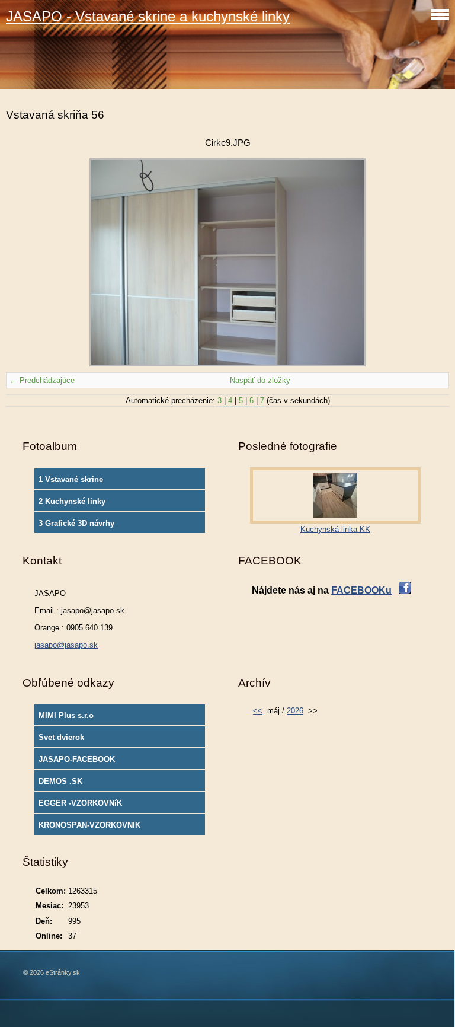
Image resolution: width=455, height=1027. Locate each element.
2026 (295, 710)
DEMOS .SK (60, 781)
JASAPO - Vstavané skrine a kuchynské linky (148, 16)
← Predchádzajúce (42, 380)
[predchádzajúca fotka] (25, 262)
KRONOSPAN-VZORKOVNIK (89, 825)
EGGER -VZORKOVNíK (80, 803)
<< (257, 710)
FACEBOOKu (361, 590)
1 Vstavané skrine (71, 479)
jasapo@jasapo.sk (66, 644)
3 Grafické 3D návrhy (76, 523)
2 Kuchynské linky (72, 501)
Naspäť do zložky (260, 380)
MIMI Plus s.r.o (66, 715)
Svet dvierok (61, 737)
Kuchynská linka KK (335, 529)
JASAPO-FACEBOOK (77, 759)
